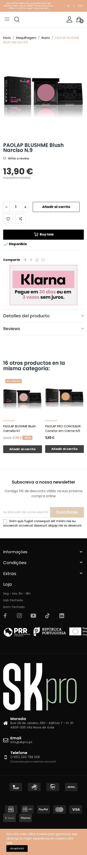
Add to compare (20, 219)
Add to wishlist (8, 219)
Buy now (47, 234)
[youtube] (33, 616)
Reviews (11, 329)
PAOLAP (9, 420)
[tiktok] (47, 616)
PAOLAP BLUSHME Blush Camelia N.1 (19, 428)
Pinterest (31, 260)
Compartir (25, 260)
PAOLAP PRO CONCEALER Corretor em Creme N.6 (63, 428)
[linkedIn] (61, 616)
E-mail (43, 260)
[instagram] (19, 616)
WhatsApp (37, 260)
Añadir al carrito (56, 207)
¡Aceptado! (17, 848)
